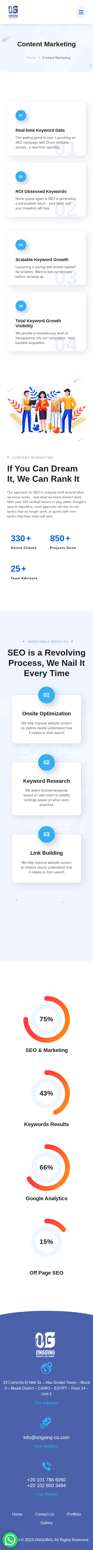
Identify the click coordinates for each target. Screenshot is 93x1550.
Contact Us (44, 1514)
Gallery (47, 1523)
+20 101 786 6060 (46, 1479)
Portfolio (74, 1514)
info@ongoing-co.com (46, 1437)
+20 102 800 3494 (46, 1485)
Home (31, 58)
